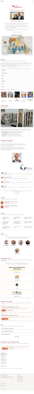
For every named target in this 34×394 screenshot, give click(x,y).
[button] (32, 1)
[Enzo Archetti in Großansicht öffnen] (10, 95)
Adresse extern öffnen (11, 348)
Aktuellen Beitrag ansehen (10, 310)
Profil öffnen (3, 310)
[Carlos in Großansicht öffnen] (30, 95)
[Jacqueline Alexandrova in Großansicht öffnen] (3, 95)
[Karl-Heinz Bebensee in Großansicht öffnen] (17, 95)
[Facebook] (32, 388)
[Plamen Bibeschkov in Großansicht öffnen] (23, 95)
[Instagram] (31, 388)
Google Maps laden (5, 348)
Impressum (2, 384)
